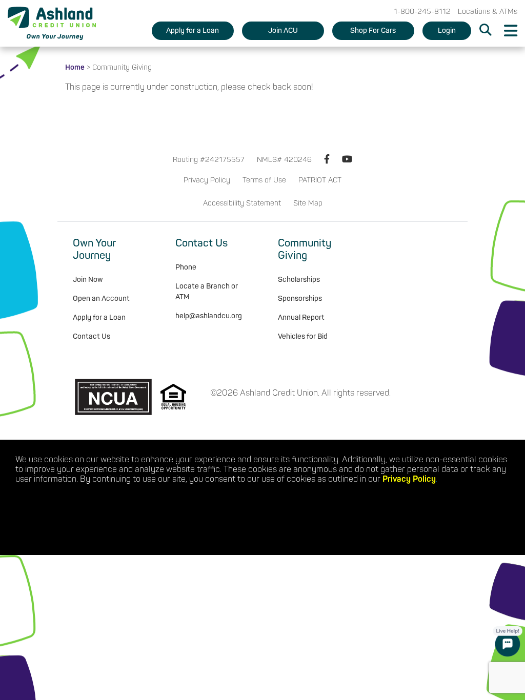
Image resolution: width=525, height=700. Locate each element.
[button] (485, 31)
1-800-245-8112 (422, 12)
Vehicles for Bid (303, 336)
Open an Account (101, 298)
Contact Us (91, 336)
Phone (185, 267)
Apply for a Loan (192, 30)
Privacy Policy (207, 180)
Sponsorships (300, 298)
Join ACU (283, 30)
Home (75, 67)
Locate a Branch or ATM (206, 291)
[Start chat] (507, 641)
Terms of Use (264, 180)
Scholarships (299, 279)
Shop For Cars (373, 30)
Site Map (307, 203)
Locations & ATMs (487, 12)
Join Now (88, 279)
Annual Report (301, 317)
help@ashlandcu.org (208, 316)
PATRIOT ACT (319, 180)
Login (447, 30)
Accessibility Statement (242, 203)
